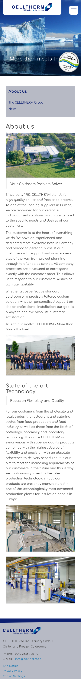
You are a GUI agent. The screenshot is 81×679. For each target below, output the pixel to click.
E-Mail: (7, 658)
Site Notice (10, 665)
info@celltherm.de (28, 658)
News (12, 109)
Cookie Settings (14, 676)
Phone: (7, 653)
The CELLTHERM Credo (25, 102)
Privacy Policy (12, 671)
